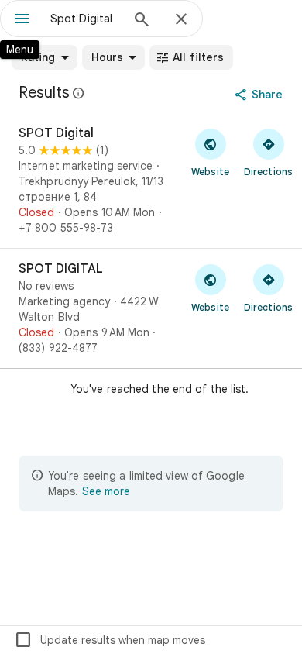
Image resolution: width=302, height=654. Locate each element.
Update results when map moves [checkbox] (109, 640)
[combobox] (85, 18)
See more (106, 491)
